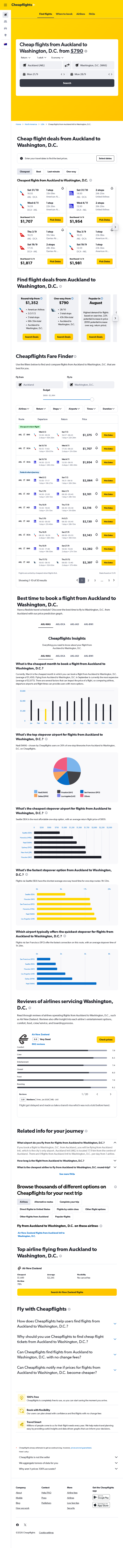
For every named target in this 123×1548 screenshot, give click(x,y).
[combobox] (57, 57)
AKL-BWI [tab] (88, 624)
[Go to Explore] (5, 35)
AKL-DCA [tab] (60, 624)
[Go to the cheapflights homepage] (23, 5)
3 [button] (95, 580)
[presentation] (85, 51)
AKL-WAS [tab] (46, 624)
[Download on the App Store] (101, 1505)
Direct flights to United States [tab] (35, 1209)
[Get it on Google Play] (101, 1497)
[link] (32, 337)
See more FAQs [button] (67, 1174)
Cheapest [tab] (25, 171)
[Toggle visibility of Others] (85, 795)
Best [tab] (38, 171)
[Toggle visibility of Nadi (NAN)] (41, 792)
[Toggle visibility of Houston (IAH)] (65, 792)
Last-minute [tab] (54, 171)
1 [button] (81, 580)
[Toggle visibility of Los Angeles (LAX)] (66, 795)
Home (18, 124)
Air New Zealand (40, 1034)
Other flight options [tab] (95, 1209)
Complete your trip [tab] (69, 1202)
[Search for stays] (5, 21)
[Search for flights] (5, 15)
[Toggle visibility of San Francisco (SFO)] (90, 792)
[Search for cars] (5, 28)
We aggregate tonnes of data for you (38, 1463)
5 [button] (109, 580)
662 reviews (38, 1044)
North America (31, 124)
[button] (5, 5)
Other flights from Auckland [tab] (34, 1216)
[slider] (92, 399)
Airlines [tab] (24, 1202)
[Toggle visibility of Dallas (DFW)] (41, 795)
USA (42, 124)
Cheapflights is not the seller (34, 1457)
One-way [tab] (71, 171)
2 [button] (88, 580)
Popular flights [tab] (62, 1216)
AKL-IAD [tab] (74, 624)
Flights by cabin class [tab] (68, 1209)
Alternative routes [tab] (43, 1202)
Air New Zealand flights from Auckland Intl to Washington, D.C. (41, 1234)
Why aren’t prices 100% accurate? (37, 1468)
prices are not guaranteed (81, 1448)
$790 (76, 51)
